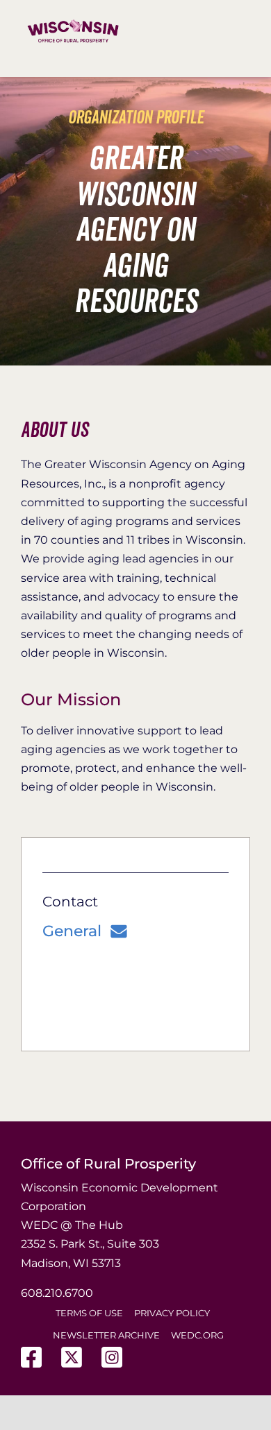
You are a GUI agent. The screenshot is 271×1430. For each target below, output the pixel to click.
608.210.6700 (57, 1293)
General (71, 931)
